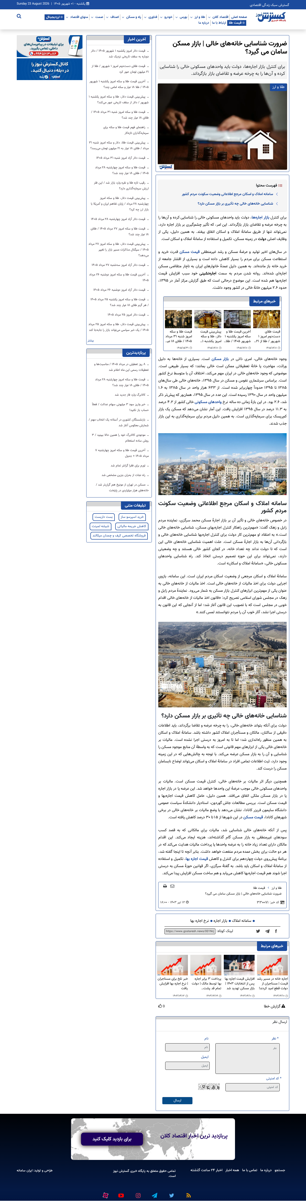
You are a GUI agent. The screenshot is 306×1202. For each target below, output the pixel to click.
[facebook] (277, 931)
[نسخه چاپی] (165, 886)
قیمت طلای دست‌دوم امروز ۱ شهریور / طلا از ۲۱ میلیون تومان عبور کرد (268, 336)
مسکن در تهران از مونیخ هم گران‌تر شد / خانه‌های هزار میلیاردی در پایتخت (122, 487)
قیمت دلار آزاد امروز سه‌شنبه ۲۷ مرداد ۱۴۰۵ (119, 265)
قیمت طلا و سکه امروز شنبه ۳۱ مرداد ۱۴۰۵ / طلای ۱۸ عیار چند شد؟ (178, 336)
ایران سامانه (25, 1170)
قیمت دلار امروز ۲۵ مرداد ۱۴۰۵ (127, 314)
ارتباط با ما (219, 22)
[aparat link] (104, 1194)
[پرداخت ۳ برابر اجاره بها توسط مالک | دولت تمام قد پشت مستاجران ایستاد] (205, 965)
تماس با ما (249, 1170)
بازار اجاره (220, 921)
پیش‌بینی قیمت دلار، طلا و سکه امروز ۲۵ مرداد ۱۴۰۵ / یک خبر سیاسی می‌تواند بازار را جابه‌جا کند (118, 327)
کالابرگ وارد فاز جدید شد (130, 395)
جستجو (280, 1170)
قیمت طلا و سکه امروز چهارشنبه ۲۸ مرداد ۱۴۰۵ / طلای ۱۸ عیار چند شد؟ (122, 170)
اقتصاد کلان (220, 17)
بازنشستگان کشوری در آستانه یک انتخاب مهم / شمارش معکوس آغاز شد (119, 422)
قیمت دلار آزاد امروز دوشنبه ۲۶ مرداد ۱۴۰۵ (119, 290)
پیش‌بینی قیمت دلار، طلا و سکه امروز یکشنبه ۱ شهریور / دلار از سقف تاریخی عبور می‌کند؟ (209, 336)
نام (206, 1038)
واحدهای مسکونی (208, 402)
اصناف (114, 17)
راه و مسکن (133, 17)
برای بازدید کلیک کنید (112, 1139)
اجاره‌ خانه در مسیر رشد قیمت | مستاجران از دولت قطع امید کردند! (272, 984)
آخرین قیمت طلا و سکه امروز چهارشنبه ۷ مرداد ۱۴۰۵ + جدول (122, 453)
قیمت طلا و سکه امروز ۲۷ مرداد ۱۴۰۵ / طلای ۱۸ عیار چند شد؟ (120, 231)
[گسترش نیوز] (271, 17)
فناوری (152, 17)
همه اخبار (232, 1170)
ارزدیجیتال (53, 17)
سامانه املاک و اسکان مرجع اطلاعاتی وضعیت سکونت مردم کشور (227, 194)
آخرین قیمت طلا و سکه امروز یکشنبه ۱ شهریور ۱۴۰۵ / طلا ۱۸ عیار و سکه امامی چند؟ (237, 336)
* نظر (275, 1038)
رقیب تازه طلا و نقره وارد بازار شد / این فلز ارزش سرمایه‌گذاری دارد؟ (121, 185)
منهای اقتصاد (79, 17)
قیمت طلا (235, 22)
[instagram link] (137, 1193)
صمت (99, 17)
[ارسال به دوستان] (172, 886)
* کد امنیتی (273, 1078)
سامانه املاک (241, 921)
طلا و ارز (200, 17)
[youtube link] (121, 1193)
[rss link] (188, 1193)
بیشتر (90, 341)
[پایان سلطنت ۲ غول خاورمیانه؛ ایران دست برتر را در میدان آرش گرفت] (269, 931)
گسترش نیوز (121, 1171)
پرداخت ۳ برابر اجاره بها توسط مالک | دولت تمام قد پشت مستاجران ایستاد (206, 984)
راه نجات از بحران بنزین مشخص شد (124, 475)
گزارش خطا (272, 1007)
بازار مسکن (220, 359)
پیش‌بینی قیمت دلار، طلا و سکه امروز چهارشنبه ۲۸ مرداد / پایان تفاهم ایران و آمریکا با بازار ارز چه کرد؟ (120, 204)
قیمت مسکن (190, 252)
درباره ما (203, 22)
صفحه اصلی (239, 17)
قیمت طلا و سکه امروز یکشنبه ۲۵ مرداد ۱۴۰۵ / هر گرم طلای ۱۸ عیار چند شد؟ (119, 302)
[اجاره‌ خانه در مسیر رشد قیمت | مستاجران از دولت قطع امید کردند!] (272, 965)
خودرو (168, 17)
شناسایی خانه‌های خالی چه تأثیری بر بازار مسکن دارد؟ (235, 204)
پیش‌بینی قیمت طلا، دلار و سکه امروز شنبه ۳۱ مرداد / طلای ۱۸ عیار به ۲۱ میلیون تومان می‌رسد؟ (119, 145)
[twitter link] (171, 1193)
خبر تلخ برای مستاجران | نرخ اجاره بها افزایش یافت (173, 984)
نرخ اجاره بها (199, 921)
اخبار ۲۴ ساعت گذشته (206, 1170)
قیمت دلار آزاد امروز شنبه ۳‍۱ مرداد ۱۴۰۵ (121, 158)
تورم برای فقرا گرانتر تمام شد (128, 465)
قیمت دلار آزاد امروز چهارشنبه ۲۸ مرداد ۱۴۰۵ (118, 219)
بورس (183, 17)
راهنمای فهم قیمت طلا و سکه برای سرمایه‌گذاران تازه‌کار (126, 130)
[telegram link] (154, 1193)
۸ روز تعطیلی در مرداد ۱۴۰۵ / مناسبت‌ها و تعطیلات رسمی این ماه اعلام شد (121, 367)
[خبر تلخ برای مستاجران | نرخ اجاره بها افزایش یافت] (172, 965)
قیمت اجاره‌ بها (197, 859)
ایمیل (204, 1057)
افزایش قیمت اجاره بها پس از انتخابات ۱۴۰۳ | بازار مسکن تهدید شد (240, 984)
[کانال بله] (49, 69)
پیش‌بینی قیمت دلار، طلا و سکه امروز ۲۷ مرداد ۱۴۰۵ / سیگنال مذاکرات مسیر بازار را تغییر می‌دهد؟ (118, 250)
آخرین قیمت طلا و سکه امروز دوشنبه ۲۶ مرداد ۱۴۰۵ (119, 277)
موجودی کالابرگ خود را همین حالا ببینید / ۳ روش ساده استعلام (120, 438)
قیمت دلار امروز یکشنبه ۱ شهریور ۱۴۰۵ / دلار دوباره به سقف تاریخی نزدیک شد (120, 54)
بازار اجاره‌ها (260, 218)
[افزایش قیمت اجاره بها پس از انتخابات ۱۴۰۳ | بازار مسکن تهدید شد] (239, 965)
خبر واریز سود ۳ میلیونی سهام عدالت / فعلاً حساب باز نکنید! (120, 407)
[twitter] (259, 931)
